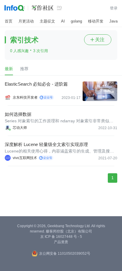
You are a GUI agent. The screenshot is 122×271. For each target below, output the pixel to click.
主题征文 (47, 21)
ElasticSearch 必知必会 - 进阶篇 (36, 83)
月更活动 (26, 21)
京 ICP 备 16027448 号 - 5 (61, 237)
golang (76, 21)
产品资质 (61, 242)
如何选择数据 (18, 114)
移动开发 (95, 21)
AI (63, 21)
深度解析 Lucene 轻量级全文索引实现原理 (46, 144)
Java (113, 21)
